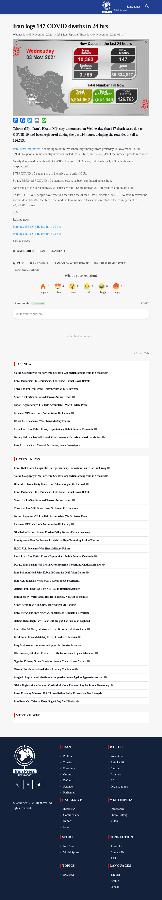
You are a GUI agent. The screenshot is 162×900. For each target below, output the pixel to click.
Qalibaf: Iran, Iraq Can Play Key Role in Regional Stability (47, 588)
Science (68, 786)
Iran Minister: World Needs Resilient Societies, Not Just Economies (50, 596)
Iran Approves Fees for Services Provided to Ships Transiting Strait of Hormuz (57, 540)
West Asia (117, 756)
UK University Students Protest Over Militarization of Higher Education (54, 653)
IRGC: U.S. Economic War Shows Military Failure (42, 421)
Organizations (119, 786)
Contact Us (117, 852)
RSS (113, 858)
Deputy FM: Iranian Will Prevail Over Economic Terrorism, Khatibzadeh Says (57, 437)
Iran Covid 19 (39, 263)
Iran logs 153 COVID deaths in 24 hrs (37, 226)
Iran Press (19, 149)
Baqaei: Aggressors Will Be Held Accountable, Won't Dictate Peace (50, 404)
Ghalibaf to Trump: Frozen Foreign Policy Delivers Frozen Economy (52, 532)
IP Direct (68, 874)
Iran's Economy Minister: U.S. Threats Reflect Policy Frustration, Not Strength (58, 693)
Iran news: (33, 149)
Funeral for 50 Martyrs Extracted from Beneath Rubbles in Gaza (50, 629)
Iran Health (58, 251)
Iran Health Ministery (110, 263)
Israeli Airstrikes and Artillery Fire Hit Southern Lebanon (45, 637)
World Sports (71, 852)
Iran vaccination (27, 269)
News (66, 827)
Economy (69, 768)
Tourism (68, 762)
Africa (114, 780)
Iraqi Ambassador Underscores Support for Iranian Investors (47, 645)
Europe (115, 768)
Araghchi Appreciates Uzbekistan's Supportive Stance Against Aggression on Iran (58, 677)
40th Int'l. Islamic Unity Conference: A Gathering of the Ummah (49, 484)
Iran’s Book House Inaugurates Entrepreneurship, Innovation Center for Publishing (60, 468)
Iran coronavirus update (71, 263)
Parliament (69, 792)
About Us (116, 846)
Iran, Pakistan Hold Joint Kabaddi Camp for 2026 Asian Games (49, 572)
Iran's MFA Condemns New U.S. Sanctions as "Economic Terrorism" (52, 612)
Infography (117, 808)
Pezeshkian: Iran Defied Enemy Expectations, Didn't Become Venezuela (53, 429)
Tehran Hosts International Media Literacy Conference (44, 669)
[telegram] (38, 784)
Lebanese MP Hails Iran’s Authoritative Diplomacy (42, 413)
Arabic (115, 880)
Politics (67, 756)
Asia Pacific (118, 762)
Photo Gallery (119, 814)
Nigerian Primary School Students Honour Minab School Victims (50, 661)
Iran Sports (70, 846)
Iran (42, 251)
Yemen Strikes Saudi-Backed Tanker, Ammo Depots (42, 397)
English (115, 874)
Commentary (71, 814)
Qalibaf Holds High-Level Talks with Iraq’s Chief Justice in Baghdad (52, 621)
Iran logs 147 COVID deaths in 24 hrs (60, 26)
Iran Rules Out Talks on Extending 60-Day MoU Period (44, 701)
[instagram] (28, 784)
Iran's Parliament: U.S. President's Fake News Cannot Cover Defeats (52, 380)
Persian (115, 886)
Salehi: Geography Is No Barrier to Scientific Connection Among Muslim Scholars (59, 372)
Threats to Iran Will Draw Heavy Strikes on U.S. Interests (46, 388)
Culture (67, 774)
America (116, 774)
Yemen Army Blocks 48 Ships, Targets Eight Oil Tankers (45, 604)
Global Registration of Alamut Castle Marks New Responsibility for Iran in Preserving (62, 685)
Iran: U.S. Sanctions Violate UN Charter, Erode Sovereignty (47, 445)
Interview (69, 808)
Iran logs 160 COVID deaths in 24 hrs (37, 233)
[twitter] (17, 784)
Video (114, 820)
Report (67, 820)
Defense (68, 780)
